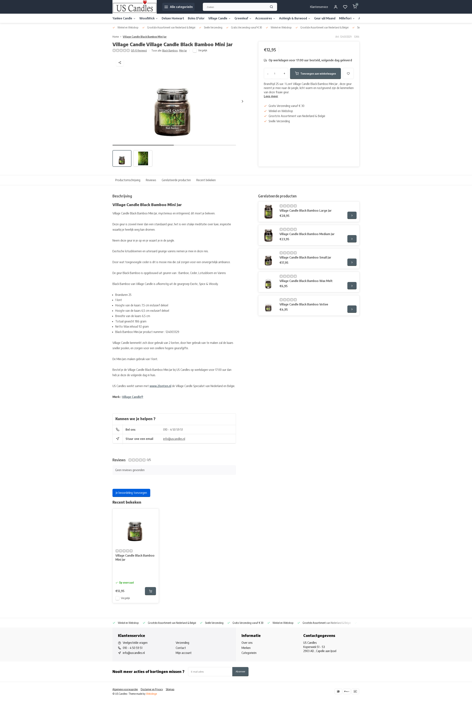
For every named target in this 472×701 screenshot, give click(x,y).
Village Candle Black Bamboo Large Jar (306, 210)
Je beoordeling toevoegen (131, 493)
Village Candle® (132, 397)
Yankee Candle (122, 18)
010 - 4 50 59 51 (173, 429)
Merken (246, 648)
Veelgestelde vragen (135, 642)
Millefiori (345, 18)
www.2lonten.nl (160, 386)
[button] (242, 101)
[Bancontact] (355, 691)
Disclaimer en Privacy (152, 689)
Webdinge (151, 693)
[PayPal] (347, 691)
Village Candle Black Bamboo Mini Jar (145, 36)
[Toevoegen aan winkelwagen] (150, 591)
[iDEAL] (338, 691)
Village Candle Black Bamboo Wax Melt (306, 281)
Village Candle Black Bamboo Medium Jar (307, 234)
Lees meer (271, 96)
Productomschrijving (127, 180)
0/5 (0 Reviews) (139, 50)
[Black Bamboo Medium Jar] (268, 235)
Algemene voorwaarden (125, 689)
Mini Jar (183, 50)
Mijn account (184, 653)
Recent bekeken (206, 180)
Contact (181, 648)
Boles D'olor (196, 18)
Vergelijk (202, 50)
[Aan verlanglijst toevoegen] (153, 514)
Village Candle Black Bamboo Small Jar (305, 257)
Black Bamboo (170, 50)
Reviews (151, 180)
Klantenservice (319, 7)
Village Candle (217, 18)
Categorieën (249, 653)
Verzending (182, 642)
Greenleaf (241, 18)
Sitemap (170, 689)
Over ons (247, 642)
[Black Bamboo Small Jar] (268, 258)
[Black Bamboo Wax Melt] (268, 282)
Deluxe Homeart (173, 18)
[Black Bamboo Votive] (268, 305)
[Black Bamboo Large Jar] (268, 211)
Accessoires (263, 18)
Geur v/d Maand (324, 18)
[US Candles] (134, 7)
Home (115, 36)
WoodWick (147, 18)
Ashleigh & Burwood (293, 18)
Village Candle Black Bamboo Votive (304, 304)
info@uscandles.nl (174, 439)
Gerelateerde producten (176, 180)
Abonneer (240, 671)
